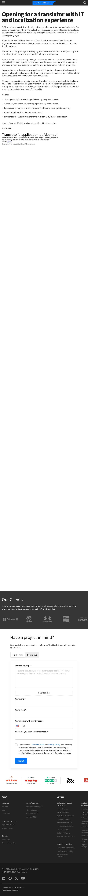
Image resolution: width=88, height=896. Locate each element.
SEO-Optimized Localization (66, 836)
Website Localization (63, 819)
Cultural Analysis (62, 829)
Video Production (31, 810)
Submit (21, 761)
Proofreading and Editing (65, 851)
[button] (18, 726)
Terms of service (7, 887)
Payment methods (8, 825)
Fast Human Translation (65, 848)
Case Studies (6, 813)
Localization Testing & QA (65, 826)
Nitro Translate (31, 813)
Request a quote (7, 828)
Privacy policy (19, 887)
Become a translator (8, 843)
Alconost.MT (30, 817)
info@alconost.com (20, 872)
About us (5, 807)
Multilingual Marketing (33, 807)
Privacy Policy (54, 744)
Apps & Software (62, 809)
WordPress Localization (64, 823)
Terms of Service (37, 744)
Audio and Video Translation (62, 855)
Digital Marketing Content (65, 816)
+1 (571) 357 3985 (7, 872)
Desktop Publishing (63, 833)
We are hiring (6, 839)
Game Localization (63, 812)
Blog (3, 810)
